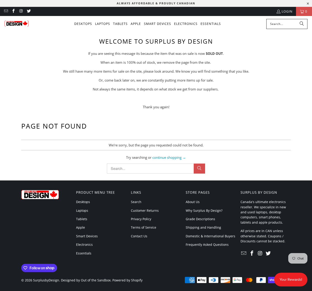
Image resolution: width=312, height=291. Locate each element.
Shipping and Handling (203, 227)
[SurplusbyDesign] (17, 24)
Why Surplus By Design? (204, 210)
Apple (80, 227)
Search (136, 202)
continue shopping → (169, 157)
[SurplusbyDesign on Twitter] (28, 11)
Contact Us (139, 236)
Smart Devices (87, 236)
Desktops (83, 202)
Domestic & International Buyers (210, 236)
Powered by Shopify (127, 280)
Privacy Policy (141, 219)
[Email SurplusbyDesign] (5, 11)
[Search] (301, 24)
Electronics (84, 244)
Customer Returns (145, 210)
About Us (193, 202)
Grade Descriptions (200, 219)
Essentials (83, 253)
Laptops (82, 210)
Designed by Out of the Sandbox (86, 280)
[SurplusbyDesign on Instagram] (21, 11)
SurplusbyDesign (46, 280)
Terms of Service (143, 227)
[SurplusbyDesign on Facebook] (13, 11)
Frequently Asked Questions (207, 244)
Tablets (81, 219)
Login (287, 11)
